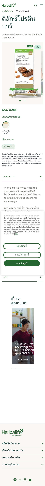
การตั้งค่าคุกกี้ (22, 254)
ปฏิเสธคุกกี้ (22, 246)
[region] (22, 243)
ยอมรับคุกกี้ (21, 263)
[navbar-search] (35, 5)
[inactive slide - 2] (25, 100)
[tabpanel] (27, 336)
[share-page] (37, 47)
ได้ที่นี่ (16, 234)
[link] (41, 4)
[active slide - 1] (20, 100)
